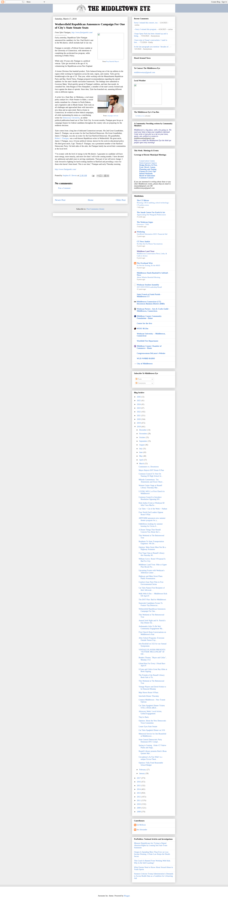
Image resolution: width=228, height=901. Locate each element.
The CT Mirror (143, 200)
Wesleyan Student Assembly (148, 285)
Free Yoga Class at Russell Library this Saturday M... (151, 554)
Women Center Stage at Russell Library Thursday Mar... (150, 486)
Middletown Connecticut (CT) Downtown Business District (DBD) (151, 303)
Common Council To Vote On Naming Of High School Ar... (151, 475)
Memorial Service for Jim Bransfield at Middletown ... (152, 735)
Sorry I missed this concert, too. (146, 23)
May (141, 456)
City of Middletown (145, 364)
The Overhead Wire (145, 263)
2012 (139, 797)
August (142, 445)
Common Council (146, 178)
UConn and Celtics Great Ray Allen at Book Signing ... (153, 670)
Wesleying (141, 232)
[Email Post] (93, 176)
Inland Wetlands (146, 174)
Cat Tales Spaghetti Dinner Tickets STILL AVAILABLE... (152, 707)
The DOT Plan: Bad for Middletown (152, 600)
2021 (139, 416)
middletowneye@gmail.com (144, 72)
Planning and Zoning (147, 169)
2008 (139, 812)
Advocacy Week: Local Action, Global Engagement (150, 712)
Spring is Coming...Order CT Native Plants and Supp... (152, 746)
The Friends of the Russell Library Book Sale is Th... (152, 676)
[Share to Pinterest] (108, 175)
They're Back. (144, 717)
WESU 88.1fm (142, 329)
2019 (139, 423)
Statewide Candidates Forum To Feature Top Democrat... (151, 604)
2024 (139, 404)
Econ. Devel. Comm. (147, 167)
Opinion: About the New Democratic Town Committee (152, 722)
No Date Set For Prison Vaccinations (150, 244)
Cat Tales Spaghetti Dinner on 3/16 (152, 730)
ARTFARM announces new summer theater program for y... (152, 519)
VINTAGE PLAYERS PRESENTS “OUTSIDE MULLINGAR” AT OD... (152, 652)
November (143, 434)
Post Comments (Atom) (95, 209)
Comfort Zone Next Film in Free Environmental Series (151, 583)
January (142, 773)
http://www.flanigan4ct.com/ (82, 32)
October (142, 437)
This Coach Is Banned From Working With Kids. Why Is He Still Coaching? (152, 862)
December (143, 430)
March (141, 464)
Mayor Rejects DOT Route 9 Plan (151, 470)
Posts (139, 379)
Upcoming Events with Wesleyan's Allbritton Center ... (151, 571)
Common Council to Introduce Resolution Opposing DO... (150, 498)
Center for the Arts (144, 323)
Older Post (121, 200)
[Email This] (98, 175)
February (142, 770)
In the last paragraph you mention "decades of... (152, 47)
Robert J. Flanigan (62, 138)
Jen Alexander (142, 830)
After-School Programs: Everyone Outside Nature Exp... (151, 639)
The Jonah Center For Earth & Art (151, 212)
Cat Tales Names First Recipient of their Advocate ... (152, 589)
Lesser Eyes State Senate (148, 727)
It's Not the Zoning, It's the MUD (148, 265)
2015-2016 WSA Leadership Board (149, 287)
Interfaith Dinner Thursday (149, 696)
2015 (139, 786)
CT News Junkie (143, 242)
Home (90, 200)
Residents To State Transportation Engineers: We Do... (151, 542)
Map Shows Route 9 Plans (148, 693)
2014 (139, 789)
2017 (139, 778)
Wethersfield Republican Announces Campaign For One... (152, 610)
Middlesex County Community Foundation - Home (149, 317)
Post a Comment (64, 188)
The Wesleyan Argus (145, 222)
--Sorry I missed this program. (145, 29)
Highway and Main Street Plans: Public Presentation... (151, 577)
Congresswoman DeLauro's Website (151, 353)
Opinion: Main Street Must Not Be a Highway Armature (152, 548)
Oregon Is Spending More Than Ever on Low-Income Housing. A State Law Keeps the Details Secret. (152, 854)
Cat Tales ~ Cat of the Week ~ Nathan (153, 509)
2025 (139, 401)
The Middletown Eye (139, 116)
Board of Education (147, 176)
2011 (139, 800)
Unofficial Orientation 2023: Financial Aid (152, 234)
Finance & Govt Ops (147, 171)
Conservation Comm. (147, 161)
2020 (139, 419)
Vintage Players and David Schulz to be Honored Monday (152, 688)
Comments (141, 383)
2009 (139, 808)
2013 (139, 793)
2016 (139, 782)
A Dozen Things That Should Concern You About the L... (150, 531)
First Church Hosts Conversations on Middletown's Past (152, 633)
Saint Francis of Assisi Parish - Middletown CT (149, 295)
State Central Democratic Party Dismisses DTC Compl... (150, 741)
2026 (139, 397)
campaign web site (112, 115)
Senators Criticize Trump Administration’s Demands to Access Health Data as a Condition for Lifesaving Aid (153, 876)
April (141, 460)
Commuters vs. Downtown (149, 467)
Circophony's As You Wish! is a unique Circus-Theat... (150, 758)
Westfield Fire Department (147, 341)
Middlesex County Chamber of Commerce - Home (149, 347)
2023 (139, 408)
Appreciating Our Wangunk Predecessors (151, 215)
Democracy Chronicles (71, 118)
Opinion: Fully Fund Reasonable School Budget (151, 764)
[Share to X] (103, 175)
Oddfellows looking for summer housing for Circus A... (151, 525)
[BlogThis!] (100, 175)
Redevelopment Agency (148, 163)
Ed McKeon (141, 825)
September (143, 441)
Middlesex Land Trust (145, 251)
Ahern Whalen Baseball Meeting (148, 277)
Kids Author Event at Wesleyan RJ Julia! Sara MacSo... (151, 504)
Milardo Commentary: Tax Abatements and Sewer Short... (151, 481)
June (141, 452)
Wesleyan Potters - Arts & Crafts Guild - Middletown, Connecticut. (153, 310)
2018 (139, 427)
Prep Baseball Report (112, 61)
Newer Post (60, 200)
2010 (139, 804)
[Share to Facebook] (105, 175)
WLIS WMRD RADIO (146, 358)
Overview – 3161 (143, 224)
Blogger (127, 896)
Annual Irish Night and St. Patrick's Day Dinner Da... (152, 622)
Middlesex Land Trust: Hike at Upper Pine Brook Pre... (153, 566)
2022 (139, 412)
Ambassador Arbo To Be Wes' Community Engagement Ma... (151, 627)
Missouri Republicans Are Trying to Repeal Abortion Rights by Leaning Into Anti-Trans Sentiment (150, 845)
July (141, 449)
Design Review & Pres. (148, 165)
